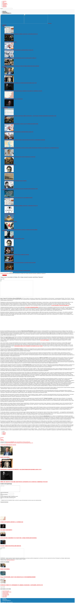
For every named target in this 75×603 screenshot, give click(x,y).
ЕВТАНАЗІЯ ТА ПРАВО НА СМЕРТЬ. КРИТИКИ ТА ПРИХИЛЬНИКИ (17, 270)
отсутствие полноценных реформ (31, 307)
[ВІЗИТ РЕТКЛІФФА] (6, 455)
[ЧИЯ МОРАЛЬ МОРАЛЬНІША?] (9, 163)
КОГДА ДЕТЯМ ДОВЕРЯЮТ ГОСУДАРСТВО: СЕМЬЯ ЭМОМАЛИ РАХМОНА (18, 537)
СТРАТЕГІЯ (4, 5)
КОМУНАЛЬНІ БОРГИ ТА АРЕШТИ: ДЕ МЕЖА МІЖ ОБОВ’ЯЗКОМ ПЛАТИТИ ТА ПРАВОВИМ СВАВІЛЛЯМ (24, 139)
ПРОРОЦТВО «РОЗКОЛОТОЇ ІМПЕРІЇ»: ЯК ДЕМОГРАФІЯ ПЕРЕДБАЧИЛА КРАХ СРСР (20, 82)
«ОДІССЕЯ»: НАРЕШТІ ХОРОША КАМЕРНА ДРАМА (14, 238)
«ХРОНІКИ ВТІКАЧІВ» (8, 172)
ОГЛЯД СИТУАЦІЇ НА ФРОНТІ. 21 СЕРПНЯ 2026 (13, 98)
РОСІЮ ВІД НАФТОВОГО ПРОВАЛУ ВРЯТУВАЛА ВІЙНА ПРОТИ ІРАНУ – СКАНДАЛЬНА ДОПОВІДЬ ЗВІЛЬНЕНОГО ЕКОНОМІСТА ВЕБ (30, 115)
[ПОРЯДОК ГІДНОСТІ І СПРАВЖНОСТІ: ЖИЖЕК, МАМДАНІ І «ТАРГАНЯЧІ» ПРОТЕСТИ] (9, 204)
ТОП (3, 2)
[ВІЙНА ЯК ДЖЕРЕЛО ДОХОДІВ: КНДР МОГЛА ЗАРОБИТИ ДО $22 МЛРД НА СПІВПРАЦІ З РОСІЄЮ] (6, 479)
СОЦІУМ (4, 4)
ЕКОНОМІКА (5, 107)
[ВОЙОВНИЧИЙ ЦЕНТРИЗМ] (9, 212)
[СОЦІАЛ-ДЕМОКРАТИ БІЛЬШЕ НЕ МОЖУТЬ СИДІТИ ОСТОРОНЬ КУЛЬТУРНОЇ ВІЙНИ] (9, 228)
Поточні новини (6, 591)
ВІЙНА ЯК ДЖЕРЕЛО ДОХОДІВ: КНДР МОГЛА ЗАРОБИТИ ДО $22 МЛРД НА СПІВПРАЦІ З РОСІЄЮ (23, 90)
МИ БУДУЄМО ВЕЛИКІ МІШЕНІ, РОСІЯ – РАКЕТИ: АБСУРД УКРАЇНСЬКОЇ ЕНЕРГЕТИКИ (21, 123)
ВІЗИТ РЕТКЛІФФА (8, 74)
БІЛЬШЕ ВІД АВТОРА (11, 444)
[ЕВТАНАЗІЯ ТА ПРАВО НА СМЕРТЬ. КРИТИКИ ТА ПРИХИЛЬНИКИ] (9, 269)
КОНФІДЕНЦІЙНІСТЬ (6, 13)
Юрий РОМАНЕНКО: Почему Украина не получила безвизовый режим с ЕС (19, 442)
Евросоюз (4, 432)
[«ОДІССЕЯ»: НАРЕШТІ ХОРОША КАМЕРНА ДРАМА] (9, 237)
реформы (4, 433)
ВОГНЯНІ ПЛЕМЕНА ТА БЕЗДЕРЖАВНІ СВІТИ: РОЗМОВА (15, 180)
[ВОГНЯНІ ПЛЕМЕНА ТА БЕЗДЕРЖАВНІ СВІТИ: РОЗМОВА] (9, 179)
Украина (3, 434)
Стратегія (5, 592)
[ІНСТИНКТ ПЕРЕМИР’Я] (3, 527)
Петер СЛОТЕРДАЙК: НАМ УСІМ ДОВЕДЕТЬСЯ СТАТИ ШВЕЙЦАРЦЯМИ (18, 197)
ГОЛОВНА (4, 1)
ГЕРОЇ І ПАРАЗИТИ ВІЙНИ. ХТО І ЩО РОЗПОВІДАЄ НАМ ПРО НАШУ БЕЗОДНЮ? (20, 262)
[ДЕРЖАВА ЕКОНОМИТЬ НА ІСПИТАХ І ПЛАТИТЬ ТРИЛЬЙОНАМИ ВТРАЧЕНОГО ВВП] (9, 187)
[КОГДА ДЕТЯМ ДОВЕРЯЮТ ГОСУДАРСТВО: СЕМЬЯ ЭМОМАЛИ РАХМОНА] (3, 535)
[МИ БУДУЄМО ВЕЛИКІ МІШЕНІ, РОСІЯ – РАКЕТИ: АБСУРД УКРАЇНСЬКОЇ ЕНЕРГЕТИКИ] (9, 122)
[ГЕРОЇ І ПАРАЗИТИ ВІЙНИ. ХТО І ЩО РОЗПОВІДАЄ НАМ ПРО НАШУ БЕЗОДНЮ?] (9, 261)
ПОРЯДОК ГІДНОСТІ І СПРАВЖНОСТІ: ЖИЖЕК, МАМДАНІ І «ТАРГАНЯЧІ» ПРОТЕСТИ (21, 205)
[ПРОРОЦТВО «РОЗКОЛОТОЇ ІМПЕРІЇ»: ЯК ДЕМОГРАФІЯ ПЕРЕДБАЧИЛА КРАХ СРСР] (6, 467)
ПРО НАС (4, 11)
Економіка (5, 593)
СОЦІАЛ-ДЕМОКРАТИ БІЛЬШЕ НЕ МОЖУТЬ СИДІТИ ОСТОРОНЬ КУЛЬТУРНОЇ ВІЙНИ (20, 229)
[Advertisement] (8, 323)
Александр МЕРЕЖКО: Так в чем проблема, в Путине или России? (18, 441)
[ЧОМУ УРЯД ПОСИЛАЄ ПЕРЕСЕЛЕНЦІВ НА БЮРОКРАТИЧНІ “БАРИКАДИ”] (9, 130)
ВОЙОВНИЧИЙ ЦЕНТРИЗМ (9, 213)
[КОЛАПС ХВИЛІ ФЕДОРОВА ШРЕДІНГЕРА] (3, 543)
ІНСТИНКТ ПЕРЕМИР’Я (9, 106)
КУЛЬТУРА (4, 6)
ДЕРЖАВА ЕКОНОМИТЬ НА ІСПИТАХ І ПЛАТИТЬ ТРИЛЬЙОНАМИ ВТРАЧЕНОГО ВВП (21, 188)
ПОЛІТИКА (4, 3)
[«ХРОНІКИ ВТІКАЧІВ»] (9, 171)
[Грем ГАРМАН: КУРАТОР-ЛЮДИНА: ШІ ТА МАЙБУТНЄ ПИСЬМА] (9, 253)
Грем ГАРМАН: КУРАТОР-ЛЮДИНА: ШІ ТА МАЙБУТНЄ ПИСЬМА (16, 254)
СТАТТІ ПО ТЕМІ (3, 444)
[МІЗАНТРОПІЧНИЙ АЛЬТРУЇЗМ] (9, 220)
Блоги (4, 596)
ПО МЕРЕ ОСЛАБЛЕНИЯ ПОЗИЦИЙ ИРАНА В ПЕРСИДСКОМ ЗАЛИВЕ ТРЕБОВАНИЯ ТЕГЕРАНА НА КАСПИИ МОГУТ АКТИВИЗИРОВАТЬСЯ (31, 147)
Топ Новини (5, 594)
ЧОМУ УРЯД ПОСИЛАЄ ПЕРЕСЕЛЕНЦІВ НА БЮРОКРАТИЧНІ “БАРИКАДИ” (18, 131)
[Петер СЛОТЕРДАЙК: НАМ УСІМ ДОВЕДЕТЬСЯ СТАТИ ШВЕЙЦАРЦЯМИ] (9, 196)
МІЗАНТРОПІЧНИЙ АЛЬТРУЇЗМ (10, 221)
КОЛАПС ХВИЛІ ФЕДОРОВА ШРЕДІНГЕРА (10, 545)
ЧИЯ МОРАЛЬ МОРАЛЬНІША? (10, 164)
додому (2, 273)
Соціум (4, 595)
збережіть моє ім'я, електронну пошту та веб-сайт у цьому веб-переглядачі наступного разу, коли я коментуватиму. (21, 500)
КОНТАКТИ (4, 12)
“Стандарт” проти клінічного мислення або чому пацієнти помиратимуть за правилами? (19, 156)
